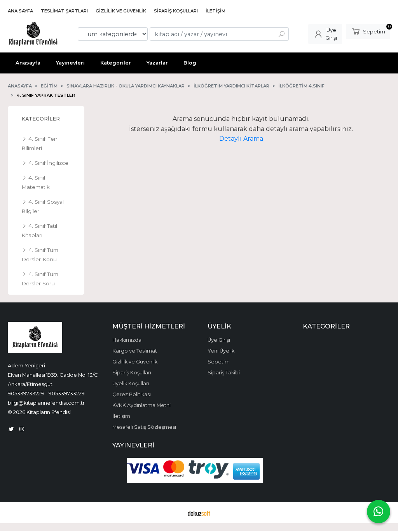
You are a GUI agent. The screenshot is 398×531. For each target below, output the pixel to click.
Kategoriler (40, 119)
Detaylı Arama (241, 138)
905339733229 (26, 393)
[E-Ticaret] (199, 512)
